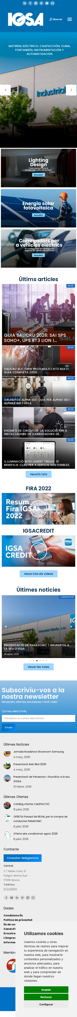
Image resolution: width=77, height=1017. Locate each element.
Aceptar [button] (46, 989)
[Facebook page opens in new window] (30, 3)
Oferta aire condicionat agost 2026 (35, 833)
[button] (38, 509)
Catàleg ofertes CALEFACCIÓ (31, 804)
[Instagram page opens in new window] (35, 3)
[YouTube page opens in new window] (47, 3)
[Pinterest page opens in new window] (41, 3)
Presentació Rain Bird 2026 (29, 764)
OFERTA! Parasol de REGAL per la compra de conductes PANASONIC (40, 819)
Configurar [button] (46, 1004)
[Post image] (7, 753)
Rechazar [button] (46, 997)
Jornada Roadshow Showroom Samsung (38, 751)
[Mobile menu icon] (69, 19)
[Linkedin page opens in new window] (24, 3)
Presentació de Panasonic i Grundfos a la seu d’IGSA (41, 779)
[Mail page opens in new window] (52, 3)
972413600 (10, 889)
